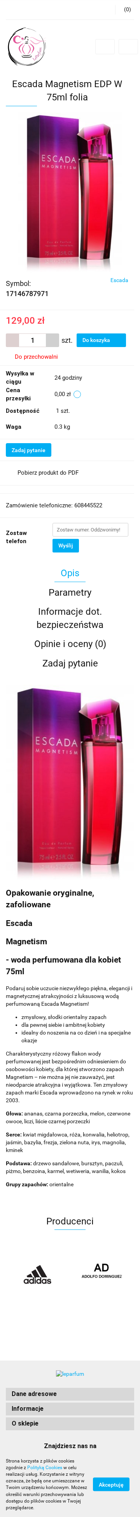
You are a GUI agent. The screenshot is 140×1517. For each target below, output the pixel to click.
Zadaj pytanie (29, 450)
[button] (70, 1394)
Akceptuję (111, 1485)
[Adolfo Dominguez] (102, 1275)
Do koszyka (96, 340)
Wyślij (65, 545)
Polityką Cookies (44, 1467)
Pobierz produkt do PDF (48, 472)
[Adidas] (38, 1275)
